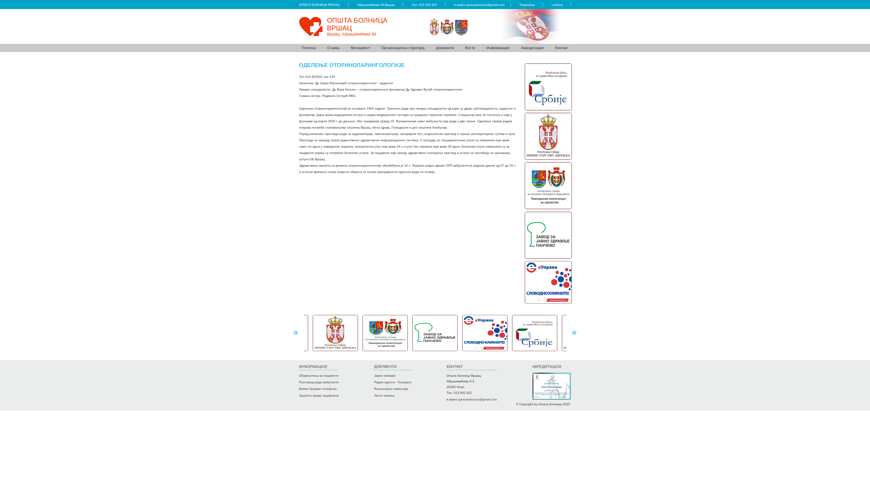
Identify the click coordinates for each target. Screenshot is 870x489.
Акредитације (532, 48)
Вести (470, 48)
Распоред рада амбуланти (319, 382)
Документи (385, 367)
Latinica (557, 5)
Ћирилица (527, 5)
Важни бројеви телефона (318, 389)
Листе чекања (384, 395)
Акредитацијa (546, 367)
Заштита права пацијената (319, 395)
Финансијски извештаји (391, 389)
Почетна (309, 48)
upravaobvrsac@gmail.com (485, 5)
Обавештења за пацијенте (318, 375)
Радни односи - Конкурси (392, 382)
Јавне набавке (385, 375)
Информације (313, 367)
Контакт (561, 48)
